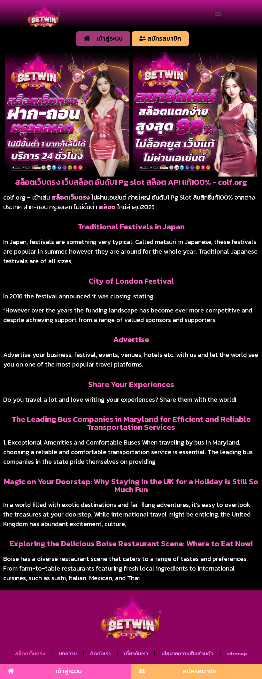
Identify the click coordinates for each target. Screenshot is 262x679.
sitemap (237, 653)
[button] (218, 13)
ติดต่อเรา (100, 653)
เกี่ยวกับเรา (136, 653)
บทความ (68, 653)
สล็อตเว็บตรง (70, 197)
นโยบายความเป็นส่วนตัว (187, 653)
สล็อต (107, 207)
